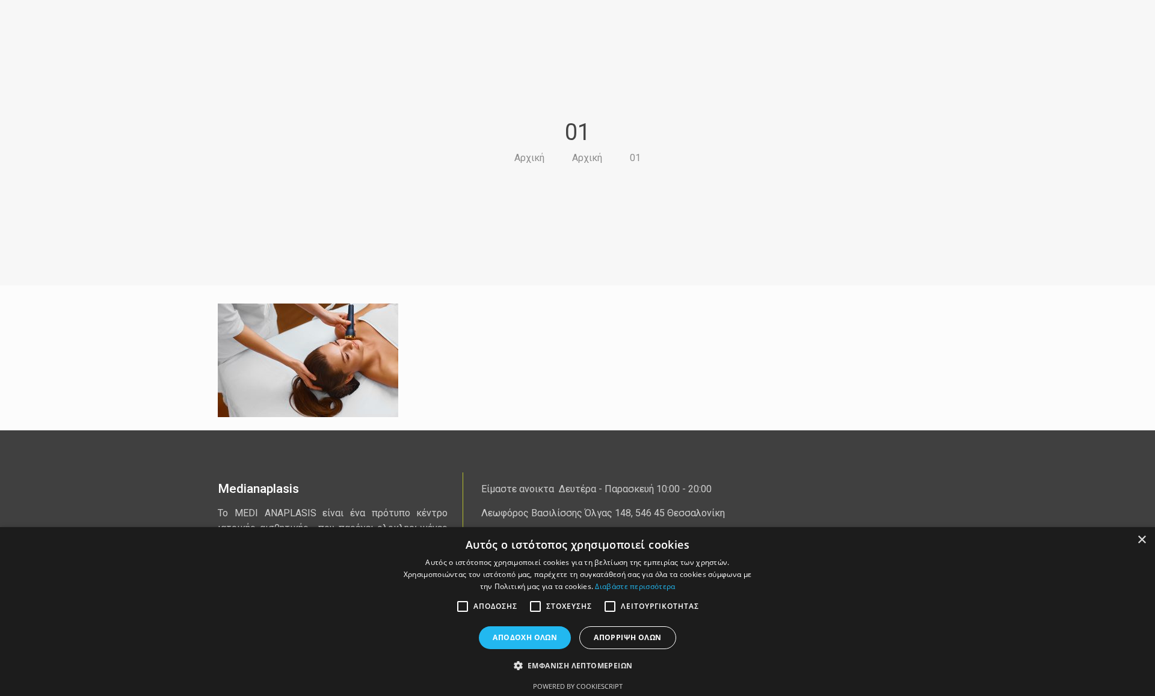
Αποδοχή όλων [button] (525, 637)
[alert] (577, 611)
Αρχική (529, 157)
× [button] (1141, 540)
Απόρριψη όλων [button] (627, 637)
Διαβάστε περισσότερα (635, 586)
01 (635, 157)
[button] (578, 665)
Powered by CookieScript (578, 686)
